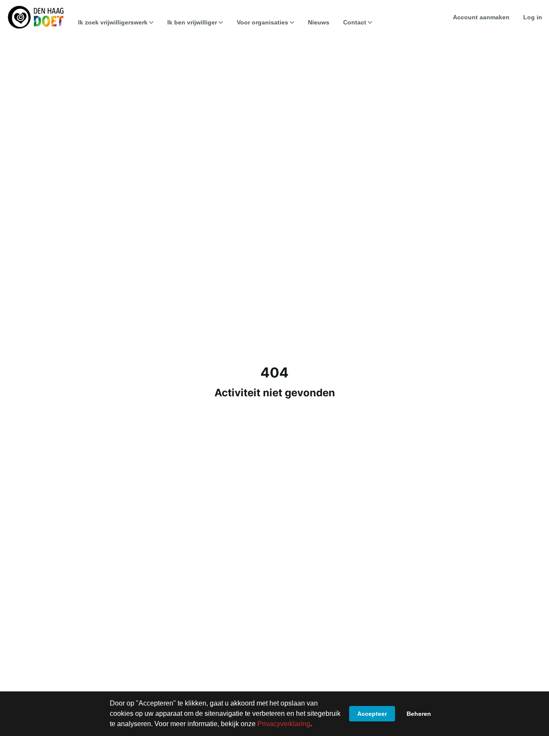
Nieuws (318, 22)
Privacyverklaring (283, 723)
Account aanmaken (481, 17)
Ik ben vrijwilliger (192, 22)
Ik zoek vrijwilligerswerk (113, 22)
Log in (532, 17)
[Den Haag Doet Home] (35, 17)
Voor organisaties (262, 22)
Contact (354, 22)
